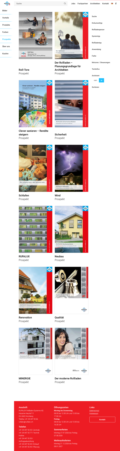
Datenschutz (94, 411)
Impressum (93, 413)
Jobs (73, 3)
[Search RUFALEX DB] (65, 3)
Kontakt (105, 3)
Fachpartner (83, 3)
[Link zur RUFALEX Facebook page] (116, 3)
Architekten (95, 3)
